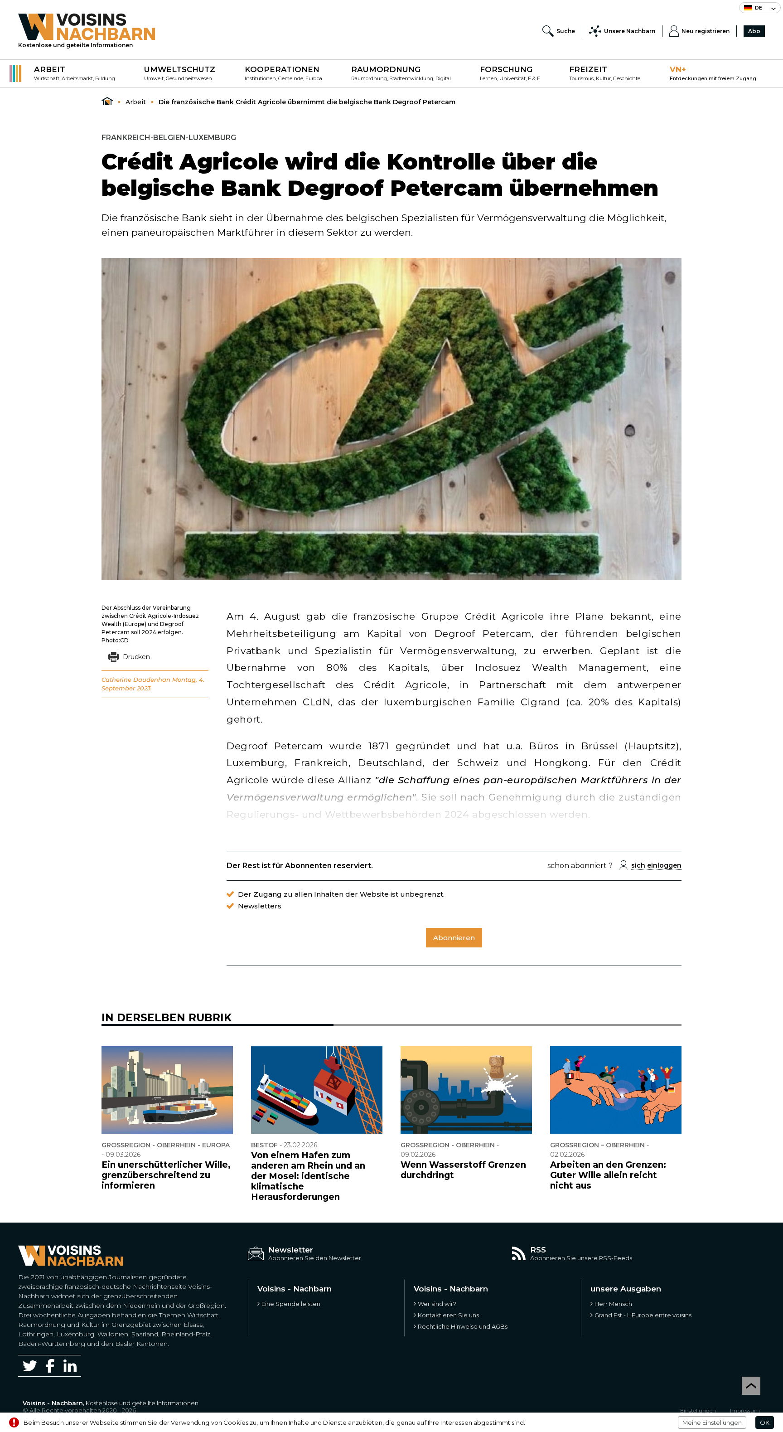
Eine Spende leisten (290, 1303)
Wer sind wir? (437, 1303)
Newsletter (290, 1249)
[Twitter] (30, 1365)
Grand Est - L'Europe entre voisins (642, 1315)
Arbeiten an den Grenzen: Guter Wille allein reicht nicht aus (608, 1175)
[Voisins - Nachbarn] (107, 101)
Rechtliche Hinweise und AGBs (463, 1326)
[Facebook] (50, 1365)
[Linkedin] (70, 1365)
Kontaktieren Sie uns (448, 1315)
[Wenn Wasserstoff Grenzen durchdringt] (466, 1090)
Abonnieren (454, 937)
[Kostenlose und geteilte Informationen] (86, 26)
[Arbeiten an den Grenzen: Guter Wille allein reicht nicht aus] (616, 1090)
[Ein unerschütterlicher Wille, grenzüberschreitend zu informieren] (167, 1090)
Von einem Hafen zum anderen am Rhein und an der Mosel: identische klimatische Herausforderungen (308, 1176)
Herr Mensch (613, 1303)
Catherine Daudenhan (136, 679)
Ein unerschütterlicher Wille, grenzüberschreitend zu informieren (166, 1175)
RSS (538, 1249)
